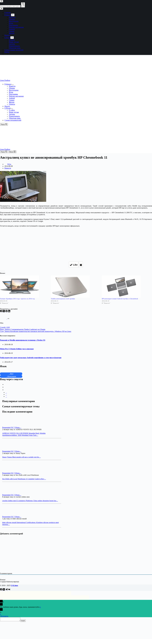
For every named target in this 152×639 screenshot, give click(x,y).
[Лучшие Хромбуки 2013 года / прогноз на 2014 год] (24, 286)
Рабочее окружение (16, 96)
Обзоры (12, 88)
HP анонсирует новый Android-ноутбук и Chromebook (120, 299)
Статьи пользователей (12, 120)
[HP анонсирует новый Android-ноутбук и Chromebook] (126, 286)
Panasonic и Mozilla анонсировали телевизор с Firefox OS (22, 340)
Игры (11, 92)
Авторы (12, 114)
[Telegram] (6, 590)
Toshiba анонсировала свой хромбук (63, 299)
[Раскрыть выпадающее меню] (13, 84)
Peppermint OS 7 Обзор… (11, 427)
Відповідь (4, 616)
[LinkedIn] (9, 311)
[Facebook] (1, 311)
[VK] (9, 590)
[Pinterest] (6, 311)
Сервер (11, 100)
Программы (13, 94)
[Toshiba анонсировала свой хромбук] (75, 286)
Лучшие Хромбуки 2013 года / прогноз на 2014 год (17, 299)
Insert (23, 621)
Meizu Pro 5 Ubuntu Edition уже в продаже (17, 349)
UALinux (14, 585)
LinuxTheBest (5, 80)
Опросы (12, 104)
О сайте (12, 110)
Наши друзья (14, 112)
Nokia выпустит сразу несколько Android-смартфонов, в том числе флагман (30, 358)
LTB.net (7, 108)
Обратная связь (14, 118)
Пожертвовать (14, 116)
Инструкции (13, 90)
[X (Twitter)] (4, 311)
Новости (12, 86)
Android (12, 98)
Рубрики (7, 84)
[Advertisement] (76, 243)
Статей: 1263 (5, 327)
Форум (7, 106)
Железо (11, 102)
